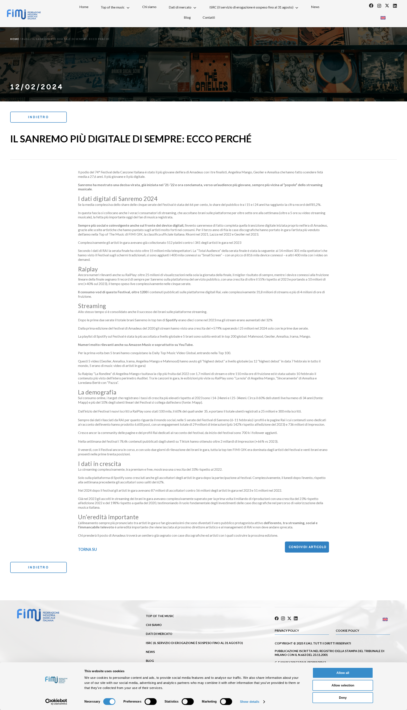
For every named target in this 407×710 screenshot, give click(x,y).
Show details (249, 701)
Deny (343, 697)
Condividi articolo (307, 547)
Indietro (38, 117)
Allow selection (343, 685)
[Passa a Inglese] (383, 16)
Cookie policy (347, 630)
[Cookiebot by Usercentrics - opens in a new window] (56, 702)
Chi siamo (149, 7)
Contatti (209, 17)
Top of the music (113, 7)
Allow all (342, 673)
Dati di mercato (180, 7)
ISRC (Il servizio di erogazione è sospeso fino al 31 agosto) (251, 7)
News (315, 7)
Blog (187, 17)
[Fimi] (24, 14)
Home (83, 7)
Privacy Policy (287, 630)
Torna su (87, 549)
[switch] (151, 701)
